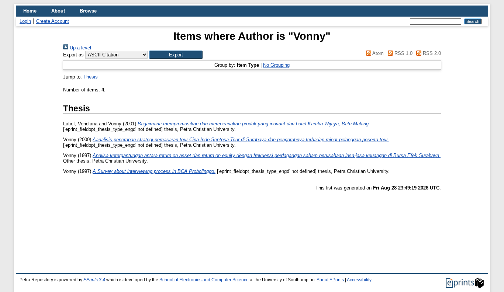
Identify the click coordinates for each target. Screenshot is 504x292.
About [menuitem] (58, 11)
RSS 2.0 (431, 53)
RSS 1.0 (402, 53)
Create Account (52, 21)
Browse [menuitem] (88, 11)
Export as (73, 55)
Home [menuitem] (30, 11)
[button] (176, 55)
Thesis (90, 77)
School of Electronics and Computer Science (204, 280)
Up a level (79, 48)
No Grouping (276, 65)
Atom (377, 53)
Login (25, 21)
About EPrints (330, 280)
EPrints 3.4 (94, 280)
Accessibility (359, 280)
